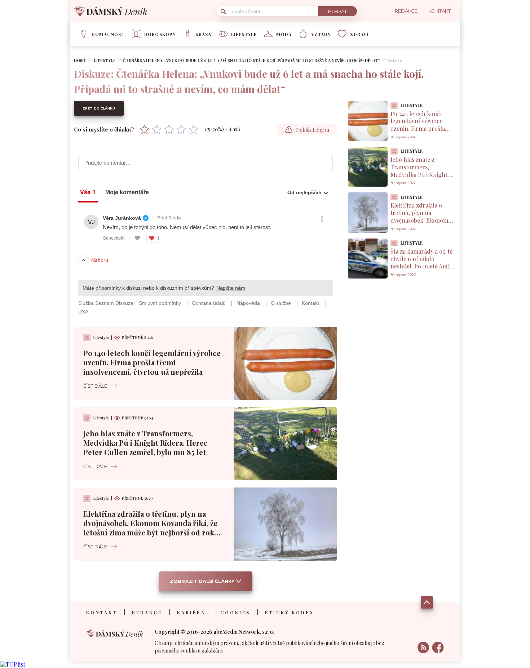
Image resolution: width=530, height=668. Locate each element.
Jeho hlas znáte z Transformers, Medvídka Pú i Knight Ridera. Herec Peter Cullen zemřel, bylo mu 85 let (145, 442)
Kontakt (101, 612)
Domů (80, 60)
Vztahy (321, 34)
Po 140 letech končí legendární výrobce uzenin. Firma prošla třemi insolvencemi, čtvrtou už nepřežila (152, 362)
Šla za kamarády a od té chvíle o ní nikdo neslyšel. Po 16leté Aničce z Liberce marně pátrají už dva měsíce (423, 266)
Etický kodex (289, 612)
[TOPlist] (12, 664)
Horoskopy (160, 34)
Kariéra (191, 612)
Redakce (147, 612)
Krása (203, 34)
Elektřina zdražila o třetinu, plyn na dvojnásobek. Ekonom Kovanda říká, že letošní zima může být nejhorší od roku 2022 (151, 528)
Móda (284, 34)
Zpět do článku (99, 108)
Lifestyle (244, 34)
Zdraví (359, 34)
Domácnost (108, 34)
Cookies (235, 612)
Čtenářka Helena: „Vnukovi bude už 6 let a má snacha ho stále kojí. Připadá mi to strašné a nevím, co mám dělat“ (251, 60)
